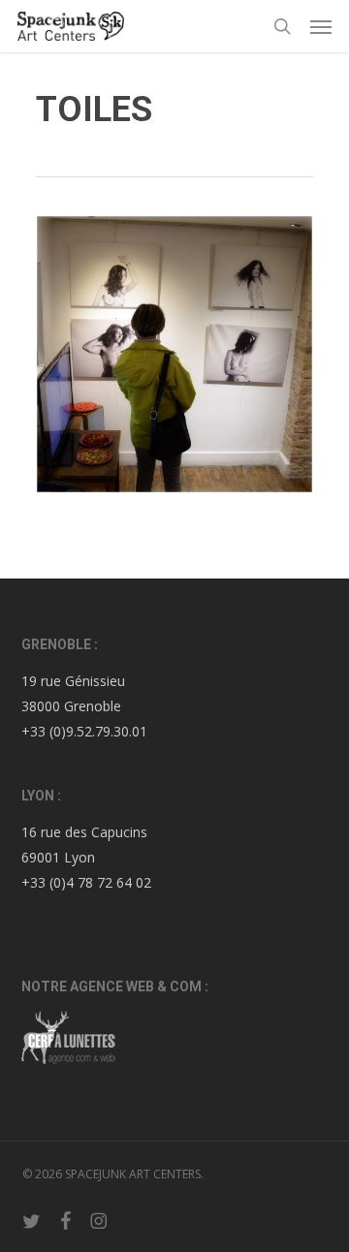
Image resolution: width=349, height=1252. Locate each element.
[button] (321, 26)
